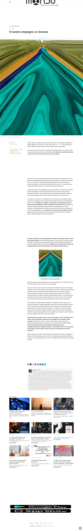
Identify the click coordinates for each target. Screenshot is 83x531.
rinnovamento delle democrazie (15, 153)
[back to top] (80, 528)
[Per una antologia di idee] (41, 404)
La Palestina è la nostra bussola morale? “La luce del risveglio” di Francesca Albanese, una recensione (63, 462)
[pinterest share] (35, 364)
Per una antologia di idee (37, 411)
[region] (41, 13)
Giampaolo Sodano (36, 369)
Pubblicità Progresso (36, 457)
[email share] (33, 364)
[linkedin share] (38, 364)
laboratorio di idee (14, 150)
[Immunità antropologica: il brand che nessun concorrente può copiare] (41, 427)
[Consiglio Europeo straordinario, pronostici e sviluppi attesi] (19, 404)
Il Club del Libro (57, 434)
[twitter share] (30, 364)
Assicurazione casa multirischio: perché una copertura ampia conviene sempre (17, 462)
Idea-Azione (12, 28)
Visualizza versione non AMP (47, 525)
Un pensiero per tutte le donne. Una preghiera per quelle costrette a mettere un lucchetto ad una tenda (63, 413)
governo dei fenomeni (13, 149)
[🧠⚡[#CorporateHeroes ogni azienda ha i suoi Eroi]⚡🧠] (19, 427)
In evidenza (11, 434)
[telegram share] (45, 364)
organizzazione (12, 152)
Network (33, 434)
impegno (21, 149)
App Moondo (59, 144)
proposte (18, 152)
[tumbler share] (43, 364)
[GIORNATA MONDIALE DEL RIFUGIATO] (41, 450)
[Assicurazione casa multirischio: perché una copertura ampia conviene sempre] (19, 450)
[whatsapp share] (40, 364)
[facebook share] (28, 364)
